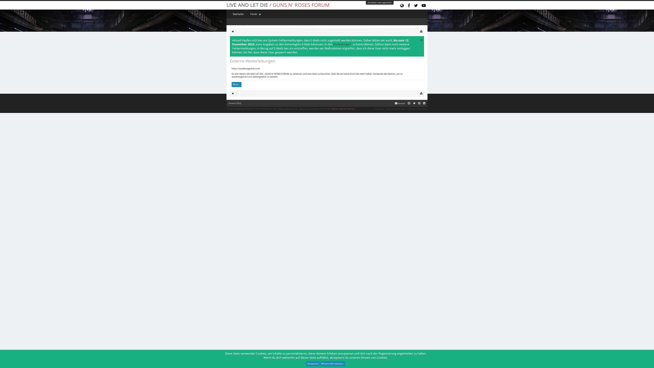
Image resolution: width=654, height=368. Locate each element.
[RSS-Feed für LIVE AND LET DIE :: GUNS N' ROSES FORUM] (424, 103)
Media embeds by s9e (288, 109)
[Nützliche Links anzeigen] (421, 31)
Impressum (379, 109)
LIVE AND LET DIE (278, 4)
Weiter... (236, 84)
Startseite (238, 14)
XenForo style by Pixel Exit (343, 109)
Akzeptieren (313, 363)
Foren (253, 14)
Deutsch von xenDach (314, 109)
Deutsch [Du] (235, 103)
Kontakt (401, 103)
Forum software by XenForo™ (252, 109)
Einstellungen (342, 44)
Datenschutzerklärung (417, 109)
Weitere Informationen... (332, 363)
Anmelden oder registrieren (380, 2)
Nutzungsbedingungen (396, 109)
